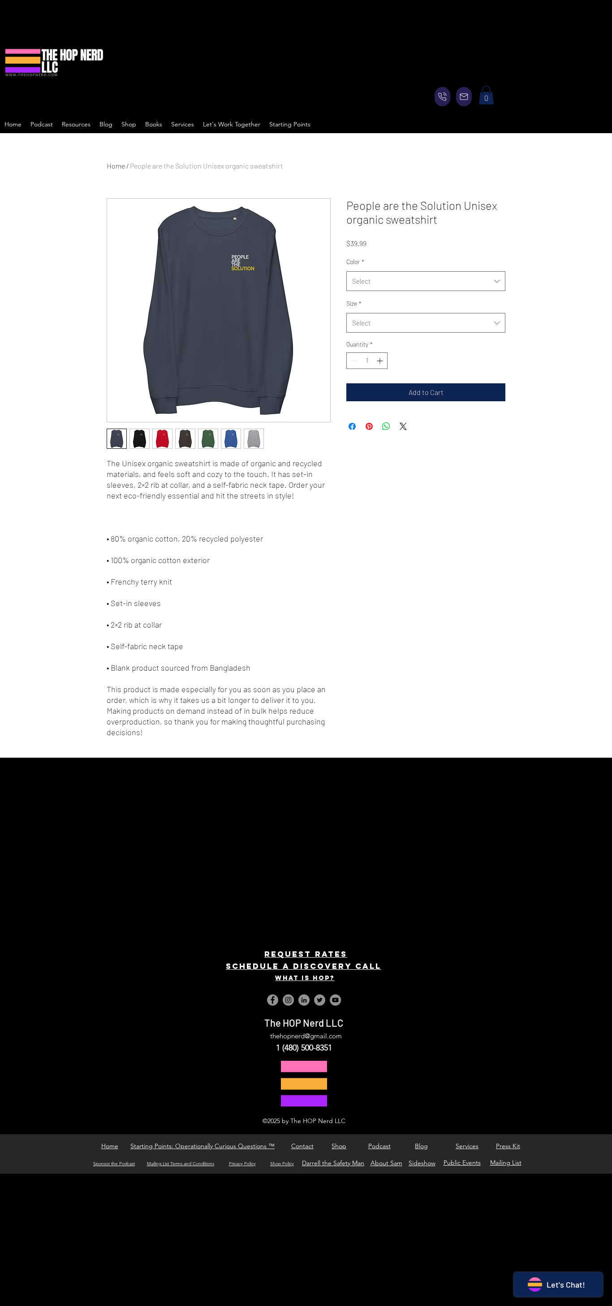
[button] (486, 95)
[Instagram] (288, 1000)
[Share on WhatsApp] (386, 426)
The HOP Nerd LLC (303, 1022)
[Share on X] (403, 426)
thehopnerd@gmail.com (306, 1036)
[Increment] (380, 361)
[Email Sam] (464, 96)
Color (355, 261)
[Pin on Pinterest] (369, 426)
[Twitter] (319, 1000)
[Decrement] (353, 361)
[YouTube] (335, 1000)
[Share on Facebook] (352, 426)
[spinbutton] (367, 361)
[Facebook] (272, 1000)
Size (354, 303)
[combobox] (425, 281)
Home (116, 165)
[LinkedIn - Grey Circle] (304, 1000)
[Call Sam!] (442, 96)
